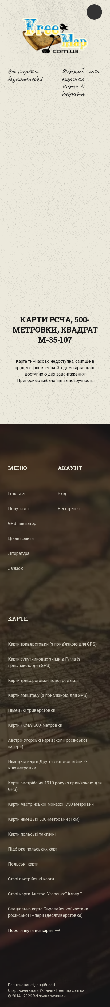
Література (18, 553)
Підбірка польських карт (32, 849)
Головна (16, 493)
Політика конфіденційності (31, 985)
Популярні (18, 508)
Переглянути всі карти (30, 930)
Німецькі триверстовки (31, 710)
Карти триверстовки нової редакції (43, 680)
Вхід (62, 493)
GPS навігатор (22, 523)
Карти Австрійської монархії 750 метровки (51, 804)
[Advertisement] (55, 169)
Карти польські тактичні (32, 834)
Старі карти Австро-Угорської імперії (45, 894)
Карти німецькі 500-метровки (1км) (44, 819)
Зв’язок (15, 568)
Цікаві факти (21, 538)
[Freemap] (55, 35)
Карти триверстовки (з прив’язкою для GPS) (52, 644)
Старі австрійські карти (31, 879)
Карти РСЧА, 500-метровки (35, 725)
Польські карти (23, 864)
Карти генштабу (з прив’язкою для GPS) (48, 695)
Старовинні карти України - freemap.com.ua (46, 990)
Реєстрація (69, 508)
